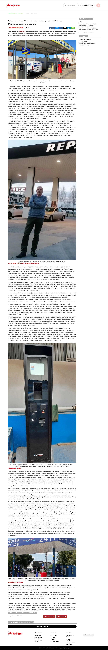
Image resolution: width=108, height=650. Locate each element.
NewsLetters (38, 638)
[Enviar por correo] (57, 28)
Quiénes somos (54, 641)
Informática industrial (15, 13)
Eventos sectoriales (84, 45)
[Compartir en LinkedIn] (69, 28)
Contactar (53, 633)
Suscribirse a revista (38, 640)
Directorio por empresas (87, 32)
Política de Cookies (69, 639)
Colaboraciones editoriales (70, 643)
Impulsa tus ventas (84, 41)
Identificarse (38, 633)
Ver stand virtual (61, 616)
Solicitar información (49, 616)
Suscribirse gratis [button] (87, 5)
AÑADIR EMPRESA (88, 635)
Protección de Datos (70, 636)
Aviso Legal (69, 633)
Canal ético (53, 635)
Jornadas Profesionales (85, 39)
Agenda (27, 13)
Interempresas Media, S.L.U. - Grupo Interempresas (56, 648)
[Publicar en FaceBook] (61, 28)
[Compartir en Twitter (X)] (65, 28)
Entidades (34, 13)
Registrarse (38, 635)
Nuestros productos (53, 638)
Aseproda (22, 31)
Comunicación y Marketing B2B (87, 43)
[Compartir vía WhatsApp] (73, 28)
